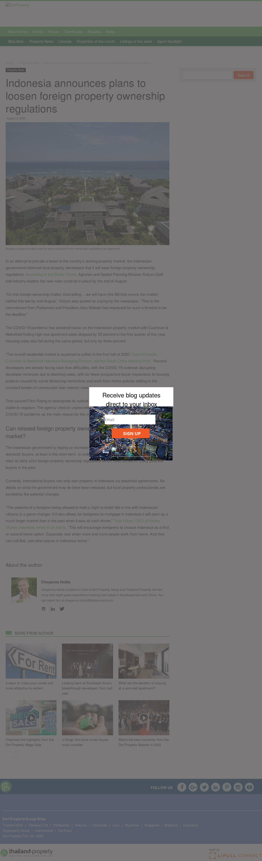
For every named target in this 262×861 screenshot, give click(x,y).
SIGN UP (132, 433)
